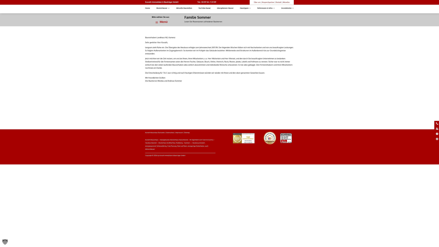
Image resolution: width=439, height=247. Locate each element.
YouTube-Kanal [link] (204, 8)
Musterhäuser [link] (161, 8)
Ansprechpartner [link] (268, 2)
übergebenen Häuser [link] (225, 8)
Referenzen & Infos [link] (265, 8)
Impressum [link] (179, 132)
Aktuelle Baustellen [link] (184, 8)
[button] (160, 22)
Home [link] (147, 8)
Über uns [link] (257, 2)
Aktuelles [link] (286, 2)
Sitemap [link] (187, 132)
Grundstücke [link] (286, 8)
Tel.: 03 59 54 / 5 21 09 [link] (206, 2)
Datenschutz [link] (170, 132)
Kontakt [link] (278, 2)
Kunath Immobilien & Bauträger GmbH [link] (161, 2)
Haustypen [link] (244, 8)
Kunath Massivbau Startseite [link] (155, 132)
